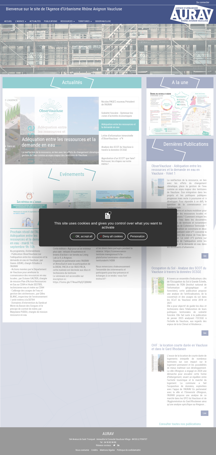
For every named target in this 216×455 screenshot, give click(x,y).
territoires (84, 21)
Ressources (67, 21)
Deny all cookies (112, 236)
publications (50, 21)
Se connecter (202, 2)
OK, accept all (83, 236)
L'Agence (19, 21)
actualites (35, 21)
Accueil (9, 22)
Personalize (137, 236)
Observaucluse (103, 21)
